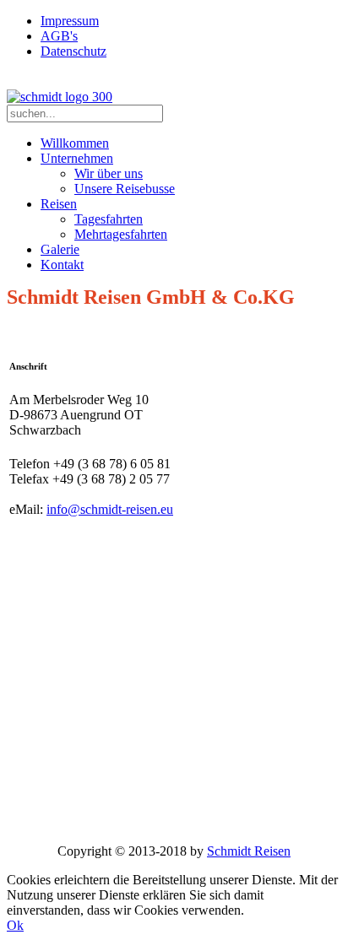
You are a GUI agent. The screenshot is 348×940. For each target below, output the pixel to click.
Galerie (60, 249)
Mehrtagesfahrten (120, 234)
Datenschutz (73, 51)
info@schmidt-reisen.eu (109, 509)
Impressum (70, 21)
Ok (15, 925)
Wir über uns (108, 173)
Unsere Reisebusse (124, 188)
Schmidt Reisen (249, 851)
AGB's (59, 36)
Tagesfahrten (108, 219)
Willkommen (75, 143)
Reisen (59, 204)
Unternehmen (77, 158)
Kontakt (62, 264)
